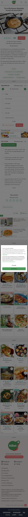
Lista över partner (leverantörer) (8, 261)
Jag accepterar (14, 268)
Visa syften (14, 265)
